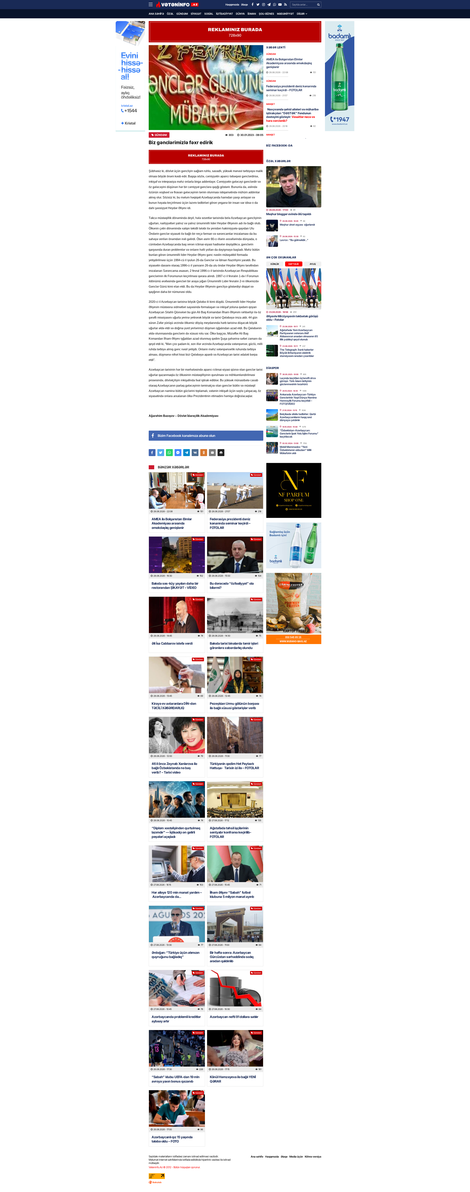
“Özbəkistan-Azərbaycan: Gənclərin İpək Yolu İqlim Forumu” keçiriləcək (299, 433)
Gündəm (182, 13)
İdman (252, 13)
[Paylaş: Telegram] (186, 452)
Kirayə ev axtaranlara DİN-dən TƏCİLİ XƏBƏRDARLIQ (174, 706)
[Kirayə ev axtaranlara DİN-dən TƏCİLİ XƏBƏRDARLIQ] (177, 678)
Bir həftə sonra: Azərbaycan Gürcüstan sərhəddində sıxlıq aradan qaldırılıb (232, 957)
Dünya (240, 13)
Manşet (270, 104)
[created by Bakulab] (235, 1182)
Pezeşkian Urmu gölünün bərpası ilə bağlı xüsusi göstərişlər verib (234, 706)
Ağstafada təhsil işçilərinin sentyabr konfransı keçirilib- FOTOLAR (230, 832)
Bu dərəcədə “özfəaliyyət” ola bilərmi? (232, 586)
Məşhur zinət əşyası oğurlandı (297, 224)
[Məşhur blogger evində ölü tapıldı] (293, 186)
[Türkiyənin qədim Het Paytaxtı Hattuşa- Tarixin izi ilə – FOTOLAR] (235, 738)
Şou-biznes (266, 13)
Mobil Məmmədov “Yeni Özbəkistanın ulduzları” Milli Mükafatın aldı (295, 450)
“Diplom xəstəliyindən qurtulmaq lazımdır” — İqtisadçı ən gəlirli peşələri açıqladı (176, 832)
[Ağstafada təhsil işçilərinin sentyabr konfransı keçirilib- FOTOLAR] (235, 802)
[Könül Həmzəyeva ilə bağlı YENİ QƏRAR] (235, 1051)
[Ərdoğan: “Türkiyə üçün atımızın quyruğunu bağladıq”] (177, 927)
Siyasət (196, 13)
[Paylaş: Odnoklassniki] (203, 452)
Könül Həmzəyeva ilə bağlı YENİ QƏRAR (233, 1079)
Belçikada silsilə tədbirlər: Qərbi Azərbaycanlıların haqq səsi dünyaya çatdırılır (298, 417)
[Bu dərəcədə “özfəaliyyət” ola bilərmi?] (235, 558)
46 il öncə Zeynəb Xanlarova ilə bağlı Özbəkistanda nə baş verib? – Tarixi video (174, 768)
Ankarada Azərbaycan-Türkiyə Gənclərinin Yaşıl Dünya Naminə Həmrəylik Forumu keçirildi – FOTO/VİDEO (298, 399)
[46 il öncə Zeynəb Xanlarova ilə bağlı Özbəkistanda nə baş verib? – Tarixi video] (177, 738)
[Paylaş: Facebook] (152, 452)
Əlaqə (284, 1156)
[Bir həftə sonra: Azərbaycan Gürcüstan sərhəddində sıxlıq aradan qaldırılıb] (235, 927)
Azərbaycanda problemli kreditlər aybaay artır (176, 1019)
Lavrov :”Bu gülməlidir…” (294, 240)
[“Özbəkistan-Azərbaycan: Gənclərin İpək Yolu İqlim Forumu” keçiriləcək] (272, 431)
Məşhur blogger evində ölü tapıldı (288, 214)
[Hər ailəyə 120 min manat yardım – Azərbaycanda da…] (177, 867)
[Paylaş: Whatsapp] (169, 452)
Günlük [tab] (274, 264)
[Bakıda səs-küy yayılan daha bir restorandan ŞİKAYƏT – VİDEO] (177, 558)
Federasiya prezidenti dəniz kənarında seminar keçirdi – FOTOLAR (230, 523)
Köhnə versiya (313, 1156)
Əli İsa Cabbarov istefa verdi (172, 643)
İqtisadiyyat (224, 13)
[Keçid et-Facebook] (252, 4)
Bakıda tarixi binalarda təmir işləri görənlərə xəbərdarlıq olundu (234, 645)
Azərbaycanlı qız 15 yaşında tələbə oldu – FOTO (172, 1139)
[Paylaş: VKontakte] (195, 452)
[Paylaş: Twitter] (160, 452)
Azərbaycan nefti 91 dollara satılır (234, 1017)
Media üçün (296, 1156)
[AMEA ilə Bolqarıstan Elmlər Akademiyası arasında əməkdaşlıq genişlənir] (177, 493)
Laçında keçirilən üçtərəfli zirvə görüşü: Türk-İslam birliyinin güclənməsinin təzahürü (298, 381)
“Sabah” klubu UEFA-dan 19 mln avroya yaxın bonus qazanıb (175, 1079)
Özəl (170, 13)
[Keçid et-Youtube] (280, 4)
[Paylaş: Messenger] (178, 452)
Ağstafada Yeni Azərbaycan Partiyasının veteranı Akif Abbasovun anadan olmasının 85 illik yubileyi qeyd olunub (299, 334)
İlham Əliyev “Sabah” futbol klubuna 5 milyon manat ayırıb (232, 895)
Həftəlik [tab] (293, 264)
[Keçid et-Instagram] (263, 4)
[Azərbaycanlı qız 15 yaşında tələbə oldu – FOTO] (177, 1111)
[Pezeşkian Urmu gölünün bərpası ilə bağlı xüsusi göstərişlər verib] (235, 678)
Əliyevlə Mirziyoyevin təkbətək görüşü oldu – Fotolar (292, 317)
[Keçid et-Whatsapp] (274, 4)
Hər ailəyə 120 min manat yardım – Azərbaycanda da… (177, 895)
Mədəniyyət (285, 13)
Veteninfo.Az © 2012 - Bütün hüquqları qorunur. (174, 1167)
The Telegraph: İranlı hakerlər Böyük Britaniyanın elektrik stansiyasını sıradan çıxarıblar (297, 352)
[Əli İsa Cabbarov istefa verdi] (177, 618)
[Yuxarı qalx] (460, 1182)
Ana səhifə (156, 13)
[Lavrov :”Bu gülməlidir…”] (272, 241)
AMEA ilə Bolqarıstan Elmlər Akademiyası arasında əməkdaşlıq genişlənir (172, 523)
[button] (221, 452)
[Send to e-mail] (212, 452)
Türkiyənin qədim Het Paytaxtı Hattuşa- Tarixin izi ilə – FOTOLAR (235, 766)
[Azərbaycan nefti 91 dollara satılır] (235, 991)
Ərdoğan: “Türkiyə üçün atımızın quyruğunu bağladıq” (176, 955)
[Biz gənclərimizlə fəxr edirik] (206, 87)
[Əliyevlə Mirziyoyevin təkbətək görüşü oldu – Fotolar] (293, 289)
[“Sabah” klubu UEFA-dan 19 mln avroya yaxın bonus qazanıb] (177, 1051)
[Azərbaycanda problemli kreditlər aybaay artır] (177, 991)
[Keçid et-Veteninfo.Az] (177, 5)
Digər (301, 13)
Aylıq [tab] (313, 264)
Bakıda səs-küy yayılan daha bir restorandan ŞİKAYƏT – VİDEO (175, 586)
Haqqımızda (272, 1156)
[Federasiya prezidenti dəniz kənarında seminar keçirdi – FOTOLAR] (235, 493)
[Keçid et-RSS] (285, 4)
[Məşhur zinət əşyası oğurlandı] (272, 225)
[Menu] (152, 4)
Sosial (208, 13)
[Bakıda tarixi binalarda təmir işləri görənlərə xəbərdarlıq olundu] (235, 618)
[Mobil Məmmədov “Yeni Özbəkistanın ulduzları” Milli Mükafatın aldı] (272, 448)
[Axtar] (318, 4)
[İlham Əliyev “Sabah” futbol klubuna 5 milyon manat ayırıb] (235, 867)
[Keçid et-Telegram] (269, 4)
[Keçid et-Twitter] (258, 4)
